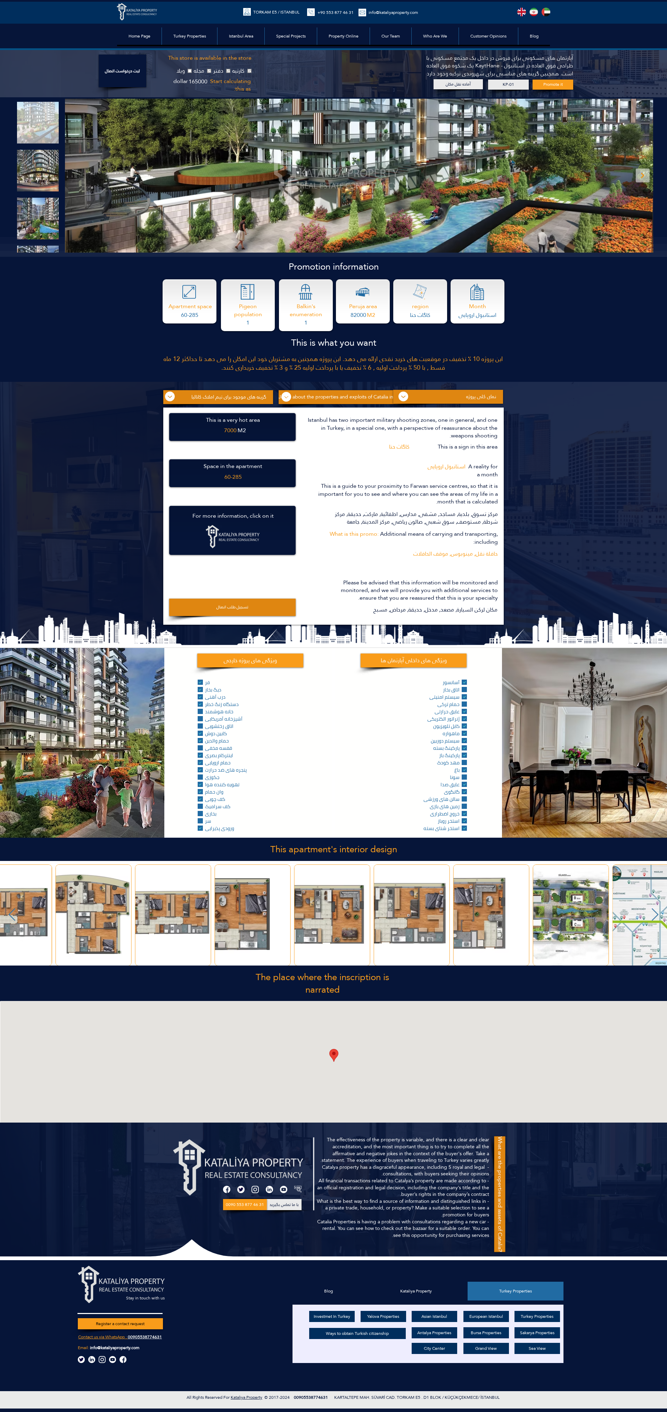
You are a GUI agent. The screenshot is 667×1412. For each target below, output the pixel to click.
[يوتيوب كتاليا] (112, 1359)
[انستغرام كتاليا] (102, 1359)
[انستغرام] (255, 1189)
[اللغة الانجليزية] (521, 12)
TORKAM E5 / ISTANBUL (276, 12)
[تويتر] (241, 1189)
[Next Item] (643, 175)
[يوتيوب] (283, 1189)
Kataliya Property (246, 1397)
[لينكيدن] (269, 1189)
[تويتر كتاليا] (81, 1359)
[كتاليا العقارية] (298, 1189)
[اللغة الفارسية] (533, 12)
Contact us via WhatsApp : (103, 1337)
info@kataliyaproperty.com (114, 1348)
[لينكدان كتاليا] (91, 1359)
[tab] (515, 1291)
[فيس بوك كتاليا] (123, 1359)
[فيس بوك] (226, 1189)
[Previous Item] (12, 915)
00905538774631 (145, 1337)
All (189, 1397)
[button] (290, 36)
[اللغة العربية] (546, 12)
